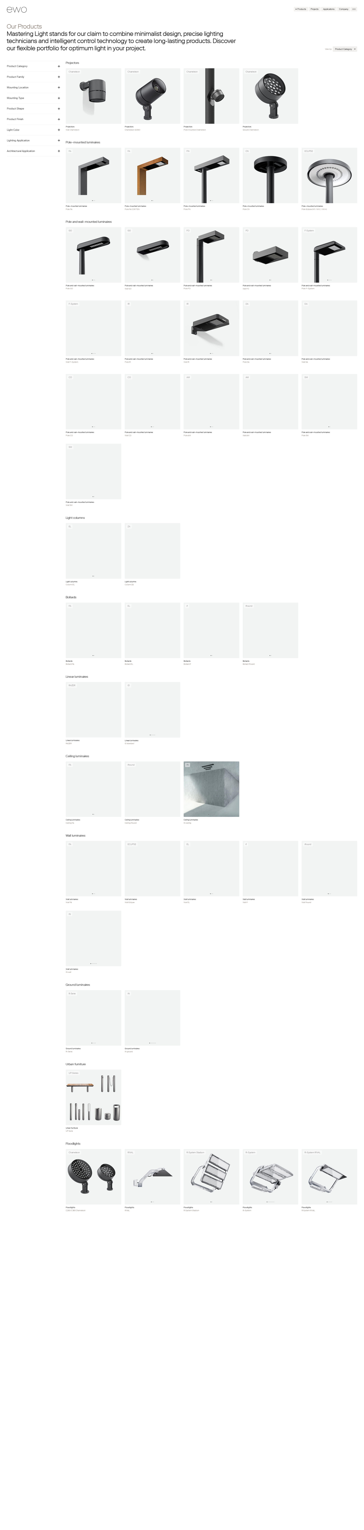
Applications (329, 9)
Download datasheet (310, 295)
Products (301, 9)
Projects (315, 9)
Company (343, 9)
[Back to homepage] (17, 10)
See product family (73, 133)
